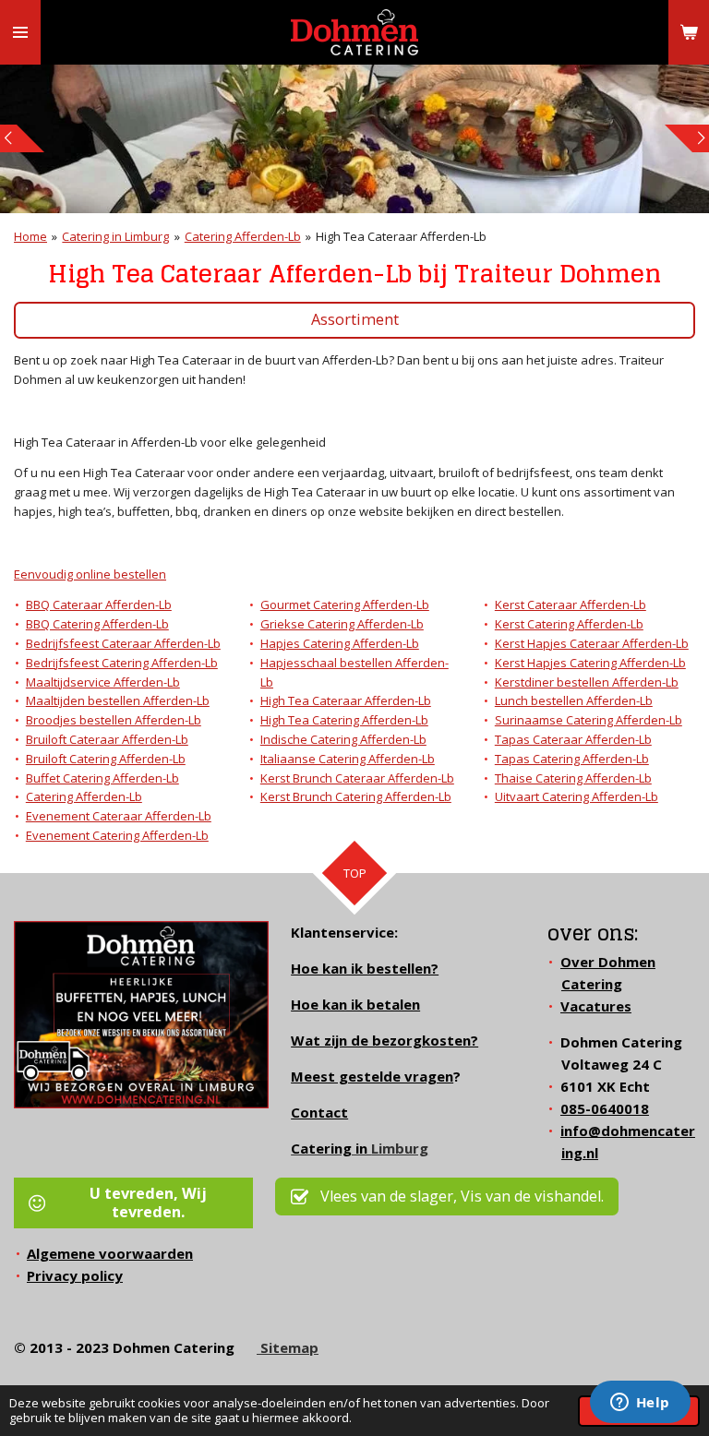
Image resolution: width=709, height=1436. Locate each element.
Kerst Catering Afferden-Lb (569, 624)
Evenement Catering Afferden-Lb (117, 835)
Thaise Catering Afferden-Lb (573, 778)
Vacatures (595, 1006)
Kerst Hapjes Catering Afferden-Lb (590, 662)
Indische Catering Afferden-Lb (343, 739)
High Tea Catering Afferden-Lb (344, 720)
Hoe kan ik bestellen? (365, 968)
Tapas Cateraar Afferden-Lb (573, 739)
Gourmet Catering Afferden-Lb (344, 604)
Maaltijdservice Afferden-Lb (103, 682)
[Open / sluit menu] (20, 32)
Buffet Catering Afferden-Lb (102, 778)
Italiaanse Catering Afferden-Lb (347, 758)
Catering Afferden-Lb (243, 236)
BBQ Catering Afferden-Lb (97, 624)
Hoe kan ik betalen (355, 1004)
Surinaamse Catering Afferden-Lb (588, 720)
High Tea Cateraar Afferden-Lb (401, 236)
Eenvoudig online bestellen (90, 574)
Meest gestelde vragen (372, 1076)
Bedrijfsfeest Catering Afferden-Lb (122, 662)
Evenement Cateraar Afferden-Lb (118, 816)
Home (30, 236)
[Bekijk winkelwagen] (688, 32)
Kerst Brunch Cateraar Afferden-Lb (357, 778)
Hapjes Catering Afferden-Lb (339, 643)
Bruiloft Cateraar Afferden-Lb (107, 739)
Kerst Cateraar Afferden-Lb (570, 604)
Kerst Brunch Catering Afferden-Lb (355, 796)
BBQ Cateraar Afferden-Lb (99, 604)
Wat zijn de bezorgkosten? (384, 1040)
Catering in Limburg (115, 236)
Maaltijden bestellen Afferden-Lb (118, 700)
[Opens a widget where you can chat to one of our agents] (640, 1404)
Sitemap (287, 1347)
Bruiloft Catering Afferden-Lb (106, 758)
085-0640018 (604, 1108)
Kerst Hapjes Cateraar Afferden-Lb (592, 643)
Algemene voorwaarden (110, 1253)
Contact (319, 1112)
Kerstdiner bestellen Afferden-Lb (587, 682)
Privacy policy (75, 1275)
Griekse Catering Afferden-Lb (342, 624)
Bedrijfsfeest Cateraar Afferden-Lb (123, 643)
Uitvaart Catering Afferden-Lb (576, 796)
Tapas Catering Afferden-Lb (572, 758)
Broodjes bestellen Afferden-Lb (113, 720)
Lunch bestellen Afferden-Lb (574, 700)
